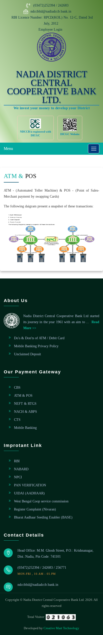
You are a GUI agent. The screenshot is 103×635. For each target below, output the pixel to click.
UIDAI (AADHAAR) (29, 493)
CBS (17, 387)
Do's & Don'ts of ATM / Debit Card (39, 338)
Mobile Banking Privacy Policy (36, 346)
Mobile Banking (25, 428)
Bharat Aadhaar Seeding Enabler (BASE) (43, 517)
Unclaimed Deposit (27, 354)
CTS (17, 420)
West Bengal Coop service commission (41, 501)
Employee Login (50, 29)
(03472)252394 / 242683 (50, 5)
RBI (17, 461)
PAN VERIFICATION (30, 485)
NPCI (18, 477)
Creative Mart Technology (61, 628)
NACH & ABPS (25, 412)
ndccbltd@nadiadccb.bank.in (50, 11)
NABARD (21, 469)
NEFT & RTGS (25, 404)
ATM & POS (23, 395)
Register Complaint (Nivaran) (35, 509)
